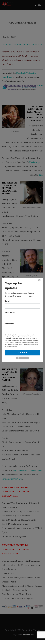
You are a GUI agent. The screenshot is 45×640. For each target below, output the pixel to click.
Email (7, 301)
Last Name (9, 323)
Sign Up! (22, 352)
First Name (10, 312)
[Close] (39, 280)
